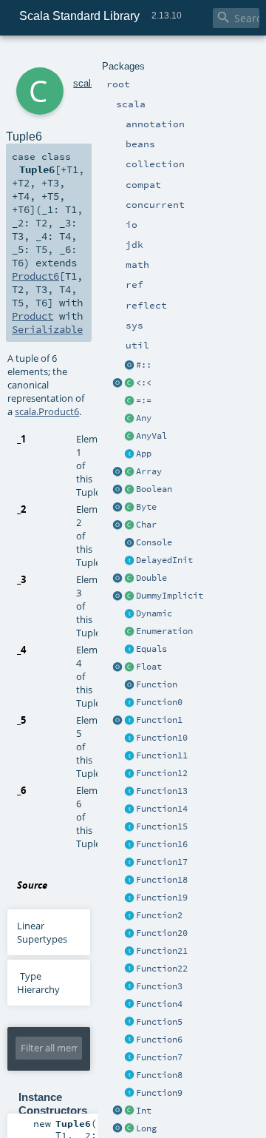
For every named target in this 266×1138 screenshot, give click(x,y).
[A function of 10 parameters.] (129, 738)
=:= (143, 400)
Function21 (162, 951)
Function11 (162, 755)
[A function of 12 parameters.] (129, 774)
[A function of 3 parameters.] (129, 987)
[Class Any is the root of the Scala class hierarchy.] (129, 419)
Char (146, 524)
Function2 (159, 915)
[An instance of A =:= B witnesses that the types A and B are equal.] (129, 401)
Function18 (162, 880)
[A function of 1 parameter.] (129, 721)
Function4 (159, 1004)
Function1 (159, 720)
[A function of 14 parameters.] (129, 809)
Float (149, 666)
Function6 (159, 1039)
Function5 (159, 1022)
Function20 (162, 933)
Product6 (35, 276)
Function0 (159, 702)
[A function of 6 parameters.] (129, 1040)
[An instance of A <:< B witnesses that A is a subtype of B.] (129, 383)
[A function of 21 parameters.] (129, 951)
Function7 (159, 1057)
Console (154, 542)
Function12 (162, 773)
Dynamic (154, 613)
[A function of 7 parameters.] (129, 1058)
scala (84, 83)
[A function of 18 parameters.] (129, 880)
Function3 (159, 986)
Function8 (159, 1075)
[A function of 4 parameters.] (129, 1005)
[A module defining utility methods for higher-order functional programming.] (129, 685)
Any (143, 418)
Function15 (162, 826)
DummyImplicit (169, 595)
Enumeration (164, 631)
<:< (143, 382)
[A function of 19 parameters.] (129, 898)
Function (156, 684)
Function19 (162, 897)
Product (32, 316)
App (143, 453)
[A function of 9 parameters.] (129, 1094)
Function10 (162, 738)
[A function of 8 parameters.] (129, 1076)
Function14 (162, 809)
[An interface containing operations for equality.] (129, 650)
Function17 (162, 862)
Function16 (162, 844)
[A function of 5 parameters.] (129, 1022)
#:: (143, 365)
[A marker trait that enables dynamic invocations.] (129, 614)
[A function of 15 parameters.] (129, 827)
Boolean (154, 489)
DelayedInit (164, 560)
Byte (146, 507)
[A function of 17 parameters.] (129, 863)
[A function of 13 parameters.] (129, 792)
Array (149, 471)
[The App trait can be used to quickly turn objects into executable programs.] (129, 454)
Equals (151, 649)
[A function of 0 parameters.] (129, 703)
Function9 (159, 1093)
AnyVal (151, 436)
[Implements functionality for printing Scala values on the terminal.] (129, 543)
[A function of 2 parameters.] (129, 916)
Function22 (162, 968)
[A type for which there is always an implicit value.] (129, 596)
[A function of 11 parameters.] (129, 756)
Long (146, 1128)
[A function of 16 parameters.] (129, 845)
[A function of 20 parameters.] (129, 934)
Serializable (47, 329)
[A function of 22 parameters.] (129, 969)
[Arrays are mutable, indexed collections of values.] (129, 472)
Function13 (162, 791)
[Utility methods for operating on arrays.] (117, 472)
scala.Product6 (47, 411)
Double (151, 578)
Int (143, 1110)
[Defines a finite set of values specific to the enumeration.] (129, 632)
